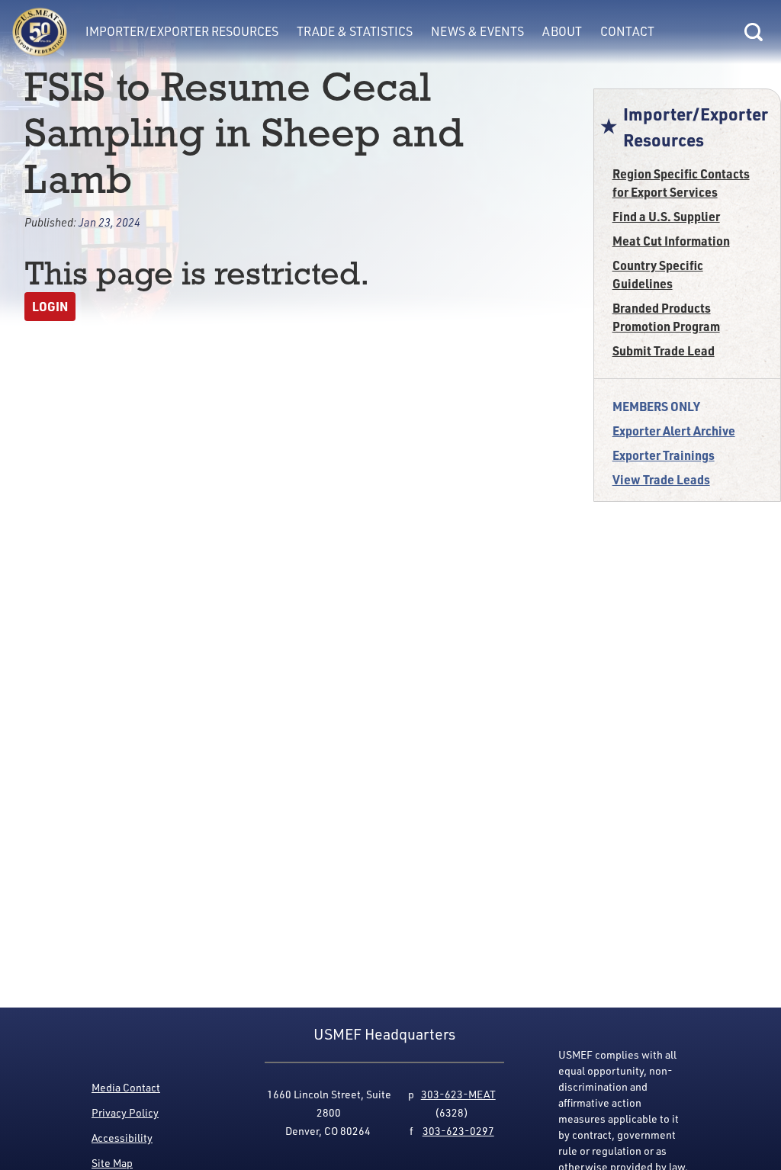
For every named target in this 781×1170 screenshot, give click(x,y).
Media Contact (126, 1087)
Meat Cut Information (671, 241)
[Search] (753, 32)
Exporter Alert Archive (673, 431)
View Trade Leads (661, 479)
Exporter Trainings (663, 455)
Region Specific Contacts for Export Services (681, 183)
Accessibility (122, 1137)
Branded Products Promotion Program (666, 317)
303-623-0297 (458, 1130)
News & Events (477, 31)
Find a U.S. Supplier (666, 216)
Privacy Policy (125, 1112)
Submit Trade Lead (663, 350)
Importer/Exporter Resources (181, 31)
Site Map (112, 1162)
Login (50, 306)
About (562, 31)
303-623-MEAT (458, 1094)
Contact (627, 31)
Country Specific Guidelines (657, 274)
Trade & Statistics (355, 31)
